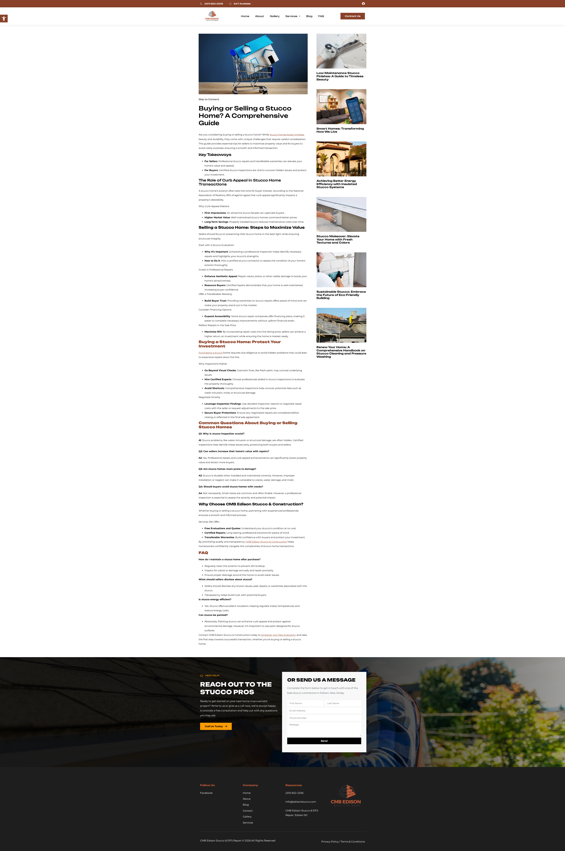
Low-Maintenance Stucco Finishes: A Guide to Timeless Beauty (339, 76)
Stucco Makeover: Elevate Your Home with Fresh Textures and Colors (337, 239)
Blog (309, 16)
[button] (4, 18)
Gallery (275, 16)
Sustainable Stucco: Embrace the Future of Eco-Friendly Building (341, 295)
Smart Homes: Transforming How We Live (340, 130)
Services (291, 16)
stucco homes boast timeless (287, 134)
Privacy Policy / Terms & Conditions (343, 841)
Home (245, 16)
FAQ (321, 16)
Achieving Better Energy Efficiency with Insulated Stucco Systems (336, 184)
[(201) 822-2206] (201, 4)
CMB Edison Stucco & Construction (266, 541)
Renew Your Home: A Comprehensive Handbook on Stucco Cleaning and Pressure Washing (341, 351)
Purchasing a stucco (211, 352)
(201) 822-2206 (214, 4)
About (259, 16)
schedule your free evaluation (278, 635)
